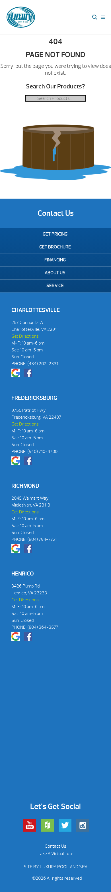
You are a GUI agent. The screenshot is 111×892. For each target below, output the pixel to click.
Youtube (29, 825)
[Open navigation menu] (103, 17)
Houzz (47, 825)
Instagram (82, 825)
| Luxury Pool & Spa (21, 17)
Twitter (65, 825)
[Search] (95, 17)
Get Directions (25, 336)
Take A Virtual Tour (55, 854)
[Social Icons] (15, 373)
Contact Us (55, 846)
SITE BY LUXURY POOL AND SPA (55, 867)
